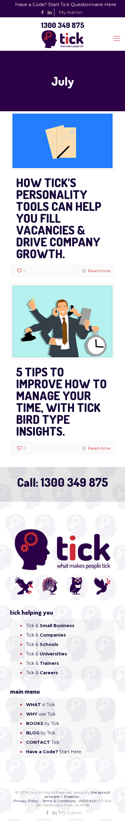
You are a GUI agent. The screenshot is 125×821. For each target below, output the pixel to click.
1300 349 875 (62, 25)
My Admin (70, 12)
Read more (99, 270)
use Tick (41, 714)
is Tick (40, 704)
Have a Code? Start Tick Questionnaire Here (65, 4)
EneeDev (71, 796)
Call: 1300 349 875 (62, 482)
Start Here (53, 751)
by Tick (42, 723)
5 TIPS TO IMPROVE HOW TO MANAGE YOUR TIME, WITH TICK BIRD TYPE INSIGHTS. (61, 401)
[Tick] (62, 38)
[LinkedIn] (50, 12)
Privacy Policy (26, 801)
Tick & (50, 625)
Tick (42, 742)
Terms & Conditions (59, 801)
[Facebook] (42, 12)
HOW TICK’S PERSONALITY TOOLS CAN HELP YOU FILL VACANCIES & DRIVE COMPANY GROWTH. (58, 218)
